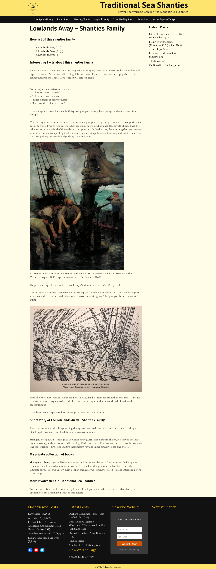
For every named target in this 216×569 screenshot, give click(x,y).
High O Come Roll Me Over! (44, 537)
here (58, 489)
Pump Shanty (63, 19)
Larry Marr (34, 513)
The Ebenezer (156, 61)
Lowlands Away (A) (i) (50, 47)
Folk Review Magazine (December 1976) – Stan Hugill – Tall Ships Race (166, 45)
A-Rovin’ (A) (35, 518)
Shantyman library (43, 19)
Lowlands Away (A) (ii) (50, 51)
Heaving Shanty (82, 19)
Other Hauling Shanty (123, 19)
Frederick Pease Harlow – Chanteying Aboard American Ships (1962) (44, 525)
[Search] (180, 19)
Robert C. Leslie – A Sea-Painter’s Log (162, 55)
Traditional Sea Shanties (144, 5)
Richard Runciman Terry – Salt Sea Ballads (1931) (166, 35)
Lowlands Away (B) (48, 54)
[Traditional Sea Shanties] (33, 8)
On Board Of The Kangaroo (164, 65)
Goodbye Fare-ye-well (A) (41, 533)
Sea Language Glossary (81, 556)
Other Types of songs (164, 19)
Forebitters (144, 19)
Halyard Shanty (101, 19)
